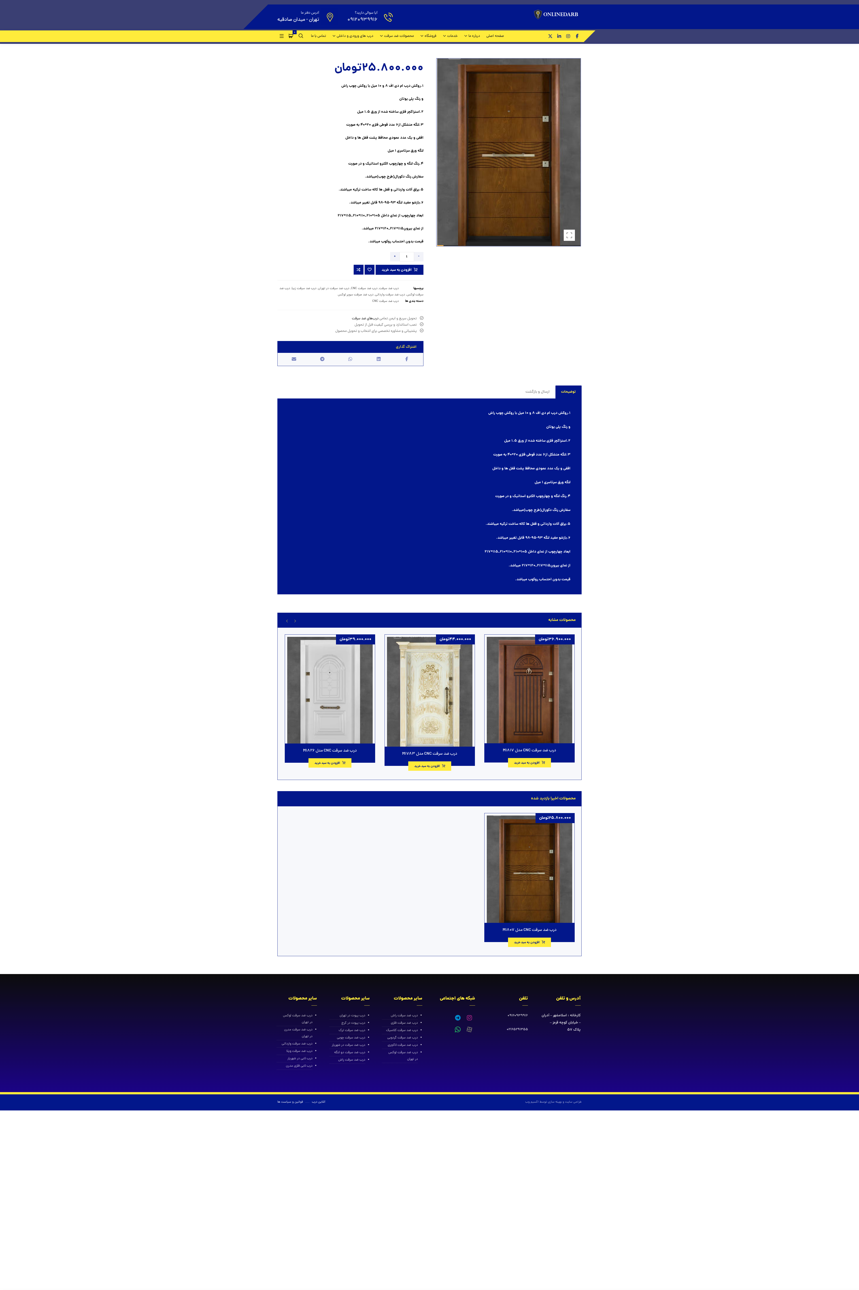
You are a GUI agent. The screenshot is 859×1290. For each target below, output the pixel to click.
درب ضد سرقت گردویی (402, 1037)
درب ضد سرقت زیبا (304, 288)
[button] (577, 36)
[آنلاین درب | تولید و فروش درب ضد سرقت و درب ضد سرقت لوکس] (557, 14)
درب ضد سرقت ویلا (299, 1051)
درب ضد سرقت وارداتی (390, 294)
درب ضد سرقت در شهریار (348, 1045)
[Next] (287, 620)
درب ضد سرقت (389, 288)
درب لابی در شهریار (300, 1058)
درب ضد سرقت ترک (352, 1030)
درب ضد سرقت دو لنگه (349, 1052)
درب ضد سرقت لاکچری (403, 1045)
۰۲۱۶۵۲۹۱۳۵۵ (517, 1029)
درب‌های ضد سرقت (365, 318)
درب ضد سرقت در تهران (333, 288)
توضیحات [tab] (568, 392)
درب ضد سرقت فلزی (404, 1023)
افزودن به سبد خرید (397, 270)
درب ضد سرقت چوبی (351, 1037)
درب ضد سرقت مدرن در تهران (298, 1033)
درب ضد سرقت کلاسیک (402, 1030)
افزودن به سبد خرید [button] (527, 762)
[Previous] (295, 620)
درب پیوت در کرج (353, 1023)
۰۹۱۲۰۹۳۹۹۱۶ (518, 1015)
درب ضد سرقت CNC (364, 288)
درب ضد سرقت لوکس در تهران (403, 1056)
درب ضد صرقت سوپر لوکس (356, 294)
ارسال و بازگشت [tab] (537, 392)
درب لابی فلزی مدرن (299, 1066)
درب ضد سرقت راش (404, 1015)
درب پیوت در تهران (352, 1015)
